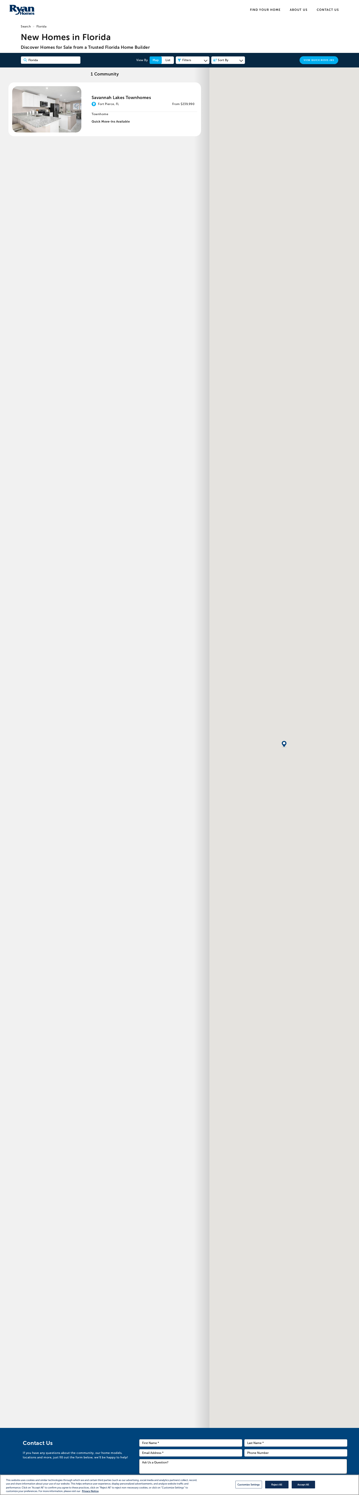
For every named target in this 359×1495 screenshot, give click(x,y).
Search (26, 26)
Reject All (276, 1484)
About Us (298, 9)
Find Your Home (265, 9)
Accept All (303, 1484)
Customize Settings (248, 1484)
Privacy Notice (90, 1491)
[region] (179, 1485)
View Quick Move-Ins (319, 60)
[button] (284, 744)
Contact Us (328, 9)
